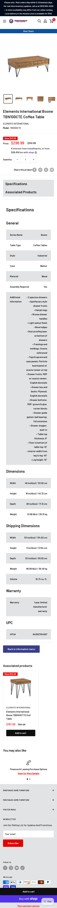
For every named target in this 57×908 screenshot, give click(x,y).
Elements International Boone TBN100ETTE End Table (18, 715)
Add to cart (29, 891)
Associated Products (20, 192)
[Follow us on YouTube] (17, 868)
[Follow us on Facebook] (5, 868)
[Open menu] (4, 21)
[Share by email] (52, 169)
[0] (51, 21)
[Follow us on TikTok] (22, 868)
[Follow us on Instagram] (11, 868)
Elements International (16, 123)
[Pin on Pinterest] (40, 169)
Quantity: (7, 159)
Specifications (16, 184)
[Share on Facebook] (34, 169)
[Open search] (39, 21)
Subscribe (13, 843)
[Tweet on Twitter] (46, 169)
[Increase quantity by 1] (33, 159)
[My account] (45, 21)
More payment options (28, 905)
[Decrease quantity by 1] (17, 159)
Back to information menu (21, 649)
